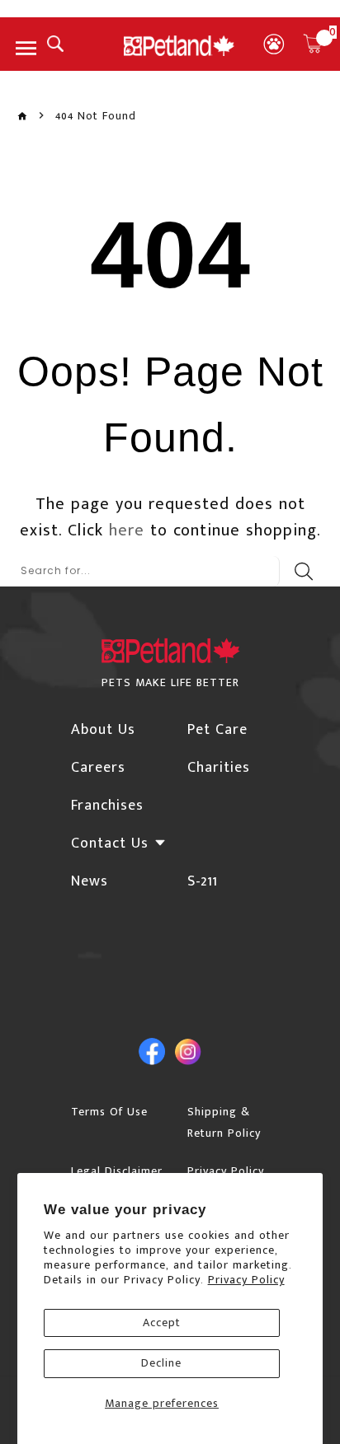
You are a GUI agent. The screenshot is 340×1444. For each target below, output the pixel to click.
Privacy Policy (246, 1279)
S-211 (202, 881)
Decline (161, 1362)
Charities (218, 767)
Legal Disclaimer (117, 1170)
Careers (98, 767)
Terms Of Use (109, 1111)
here (126, 530)
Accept (162, 1322)
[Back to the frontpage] (22, 116)
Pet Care (217, 729)
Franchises (107, 805)
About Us (103, 729)
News (89, 881)
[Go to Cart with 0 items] (313, 44)
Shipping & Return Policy (224, 1122)
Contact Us (110, 843)
